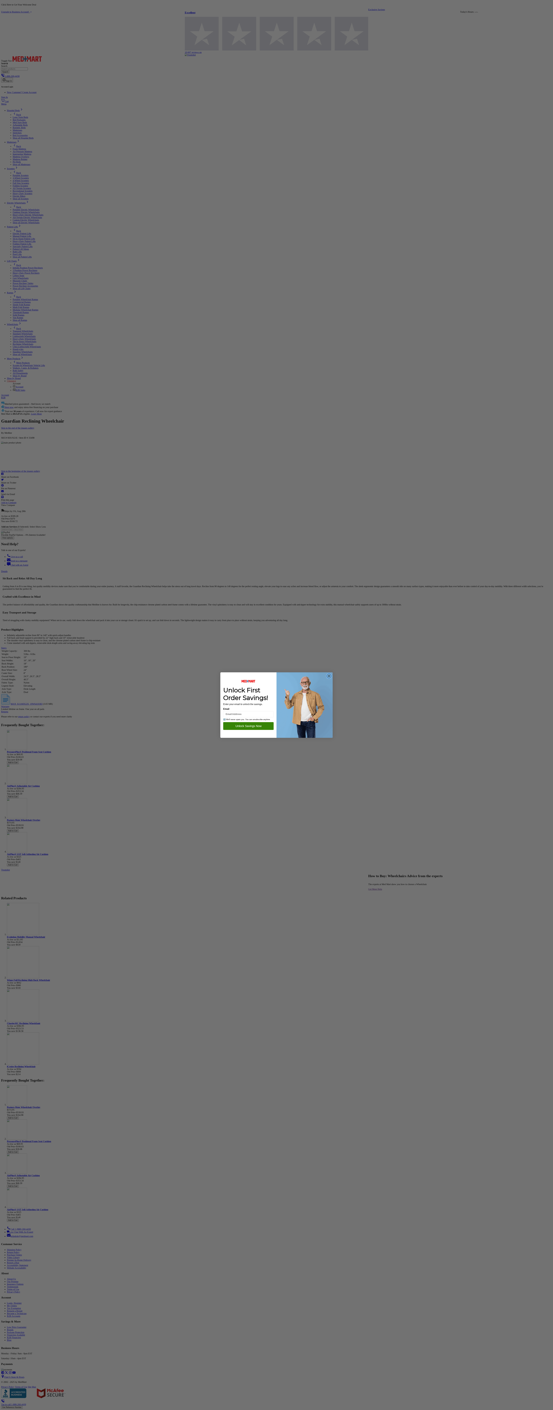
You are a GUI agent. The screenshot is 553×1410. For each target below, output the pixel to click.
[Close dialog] (329, 676)
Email (226, 709)
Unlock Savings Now (248, 726)
